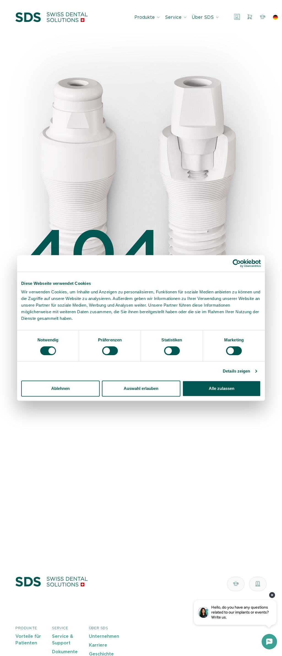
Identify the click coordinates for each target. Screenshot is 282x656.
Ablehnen (60, 388)
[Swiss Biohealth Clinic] (258, 584)
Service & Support (62, 639)
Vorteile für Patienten (28, 639)
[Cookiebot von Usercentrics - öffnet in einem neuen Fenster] (237, 263)
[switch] (110, 350)
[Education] (262, 17)
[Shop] (250, 17)
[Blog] (237, 17)
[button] (147, 17)
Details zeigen (236, 371)
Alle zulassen (221, 388)
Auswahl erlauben (141, 388)
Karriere (98, 645)
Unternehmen (104, 636)
